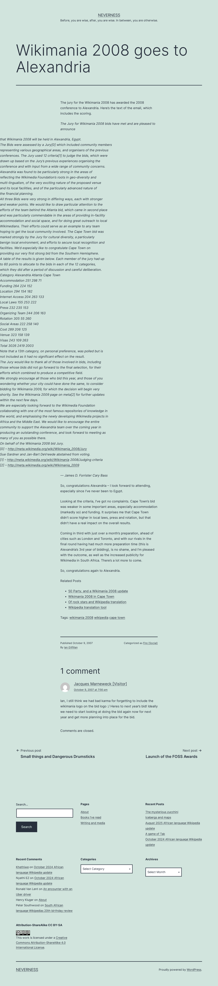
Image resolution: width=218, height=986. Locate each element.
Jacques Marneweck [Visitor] (100, 684)
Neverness (109, 15)
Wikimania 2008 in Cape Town (91, 596)
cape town (117, 618)
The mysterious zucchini (161, 812)
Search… (22, 804)
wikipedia (101, 618)
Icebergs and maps (158, 817)
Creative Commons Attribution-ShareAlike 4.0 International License (41, 942)
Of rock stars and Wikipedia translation (97, 602)
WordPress (194, 969)
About (85, 812)
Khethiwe (22, 867)
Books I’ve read (91, 817)
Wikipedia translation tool (87, 607)
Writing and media (93, 823)
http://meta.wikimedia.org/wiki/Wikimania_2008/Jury (47, 449)
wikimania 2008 (81, 618)
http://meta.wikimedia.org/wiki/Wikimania (38, 460)
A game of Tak (155, 834)
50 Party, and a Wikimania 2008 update (98, 591)
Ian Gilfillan (71, 647)
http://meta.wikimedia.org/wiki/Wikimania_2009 (43, 465)
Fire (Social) (150, 643)
